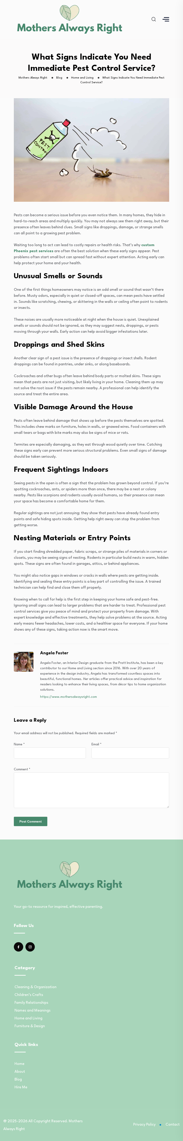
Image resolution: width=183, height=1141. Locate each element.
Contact (173, 1124)
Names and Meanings (32, 1010)
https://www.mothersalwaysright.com (68, 697)
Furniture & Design (30, 1026)
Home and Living (28, 1018)
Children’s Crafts (29, 995)
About (20, 1072)
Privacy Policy (144, 1124)
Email (97, 744)
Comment (22, 769)
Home (19, 1064)
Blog (18, 1079)
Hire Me (21, 1087)
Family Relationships (31, 1003)
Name (19, 744)
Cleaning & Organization (35, 987)
